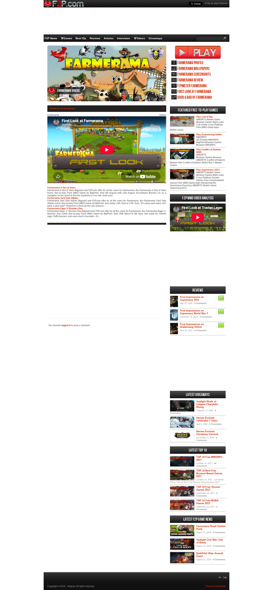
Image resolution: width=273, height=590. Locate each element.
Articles (108, 38)
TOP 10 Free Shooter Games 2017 (208, 488)
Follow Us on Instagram (62, 108)
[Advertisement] (106, 268)
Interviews (123, 38)
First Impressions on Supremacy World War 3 (194, 312)
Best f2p (81, 38)
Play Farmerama (198, 52)
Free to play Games (216, 3)
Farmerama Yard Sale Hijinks (62, 198)
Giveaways (155, 38)
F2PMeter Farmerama (192, 85)
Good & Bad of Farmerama (194, 97)
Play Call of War (204, 117)
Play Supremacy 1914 (208, 170)
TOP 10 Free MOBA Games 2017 (207, 502)
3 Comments (200, 303)
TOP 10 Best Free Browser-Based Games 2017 (209, 473)
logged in (66, 325)
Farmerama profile (190, 62)
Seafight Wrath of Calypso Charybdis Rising (207, 404)
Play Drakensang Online (209, 134)
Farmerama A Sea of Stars (61, 187)
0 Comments (206, 317)
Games (67, 38)
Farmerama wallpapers (193, 68)
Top (225, 577)
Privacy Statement (216, 586)
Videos (140, 38)
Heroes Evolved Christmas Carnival (207, 433)
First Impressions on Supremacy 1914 (192, 298)
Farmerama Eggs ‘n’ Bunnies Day (65, 208)
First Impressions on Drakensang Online (192, 325)
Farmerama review (190, 80)
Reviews (95, 38)
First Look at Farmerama (194, 91)
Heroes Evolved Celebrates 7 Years (206, 419)
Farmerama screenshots (194, 74)
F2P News (51, 38)
